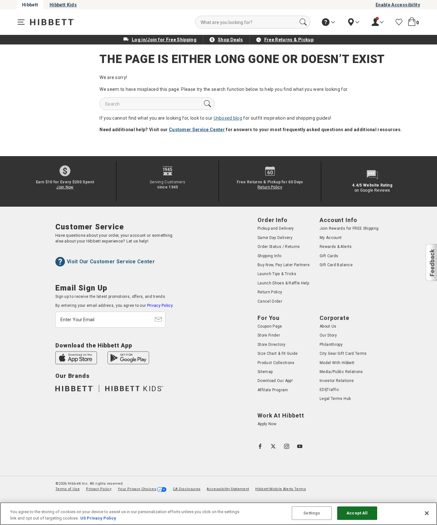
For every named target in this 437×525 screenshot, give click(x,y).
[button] (431, 262)
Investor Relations (337, 381)
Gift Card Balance (336, 265)
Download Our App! (275, 381)
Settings (311, 513)
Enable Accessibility (398, 4)
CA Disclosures (186, 489)
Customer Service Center (197, 129)
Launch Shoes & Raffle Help (283, 283)
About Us (328, 326)
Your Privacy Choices (137, 489)
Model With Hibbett (337, 363)
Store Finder (269, 335)
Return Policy (270, 187)
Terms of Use (67, 489)
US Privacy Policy (98, 518)
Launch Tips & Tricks (277, 274)
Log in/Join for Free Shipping (164, 39)
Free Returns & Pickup (289, 39)
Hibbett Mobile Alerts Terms (280, 489)
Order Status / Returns (279, 246)
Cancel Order (270, 301)
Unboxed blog (228, 118)
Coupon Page (270, 326)
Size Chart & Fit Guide (278, 353)
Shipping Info (270, 256)
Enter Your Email (77, 319)
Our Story (328, 335)
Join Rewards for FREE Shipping (349, 228)
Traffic (333, 389)
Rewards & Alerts (336, 246)
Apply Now (267, 424)
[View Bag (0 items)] (412, 22)
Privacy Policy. (160, 305)
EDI (323, 389)
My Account (331, 237)
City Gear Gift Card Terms (343, 353)
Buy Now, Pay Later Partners (284, 265)
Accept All (357, 513)
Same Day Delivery (275, 237)
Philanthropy (331, 344)
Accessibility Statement (228, 489)
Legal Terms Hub (335, 398)
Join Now (64, 187)
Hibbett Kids (63, 4)
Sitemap (265, 372)
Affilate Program (273, 390)
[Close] (427, 513)
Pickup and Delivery (276, 228)
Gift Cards (329, 256)
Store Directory (271, 344)
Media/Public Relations (341, 372)
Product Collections (276, 363)
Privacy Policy (98, 489)
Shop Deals (230, 39)
